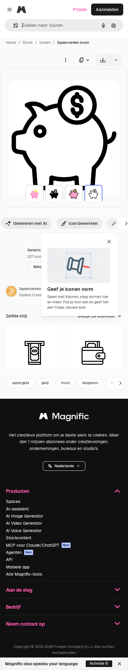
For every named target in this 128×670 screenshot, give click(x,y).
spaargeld (20, 383)
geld (45, 383)
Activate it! (99, 663)
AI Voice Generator (24, 530)
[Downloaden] (103, 60)
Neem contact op (25, 624)
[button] (64, 466)
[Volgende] (120, 383)
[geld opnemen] (34, 353)
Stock (28, 42)
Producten (17, 491)
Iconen (45, 42)
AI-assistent (17, 509)
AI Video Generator (24, 523)
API (9, 559)
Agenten (19, 552)
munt (65, 383)
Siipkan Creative (32, 295)
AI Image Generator (24, 516)
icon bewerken (83, 223)
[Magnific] (64, 417)
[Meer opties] (65, 60)
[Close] (119, 663)
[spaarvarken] (34, 194)
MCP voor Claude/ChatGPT (37, 545)
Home (11, 42)
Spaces (13, 501)
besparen (90, 383)
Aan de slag (19, 590)
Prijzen (80, 9)
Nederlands (64, 466)
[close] (109, 242)
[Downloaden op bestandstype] (84, 60)
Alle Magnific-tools (24, 574)
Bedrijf (13, 607)
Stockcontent (18, 537)
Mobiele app (17, 567)
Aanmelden (107, 9)
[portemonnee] (93, 353)
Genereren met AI (30, 223)
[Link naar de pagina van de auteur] (11, 292)
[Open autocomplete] (13, 25)
